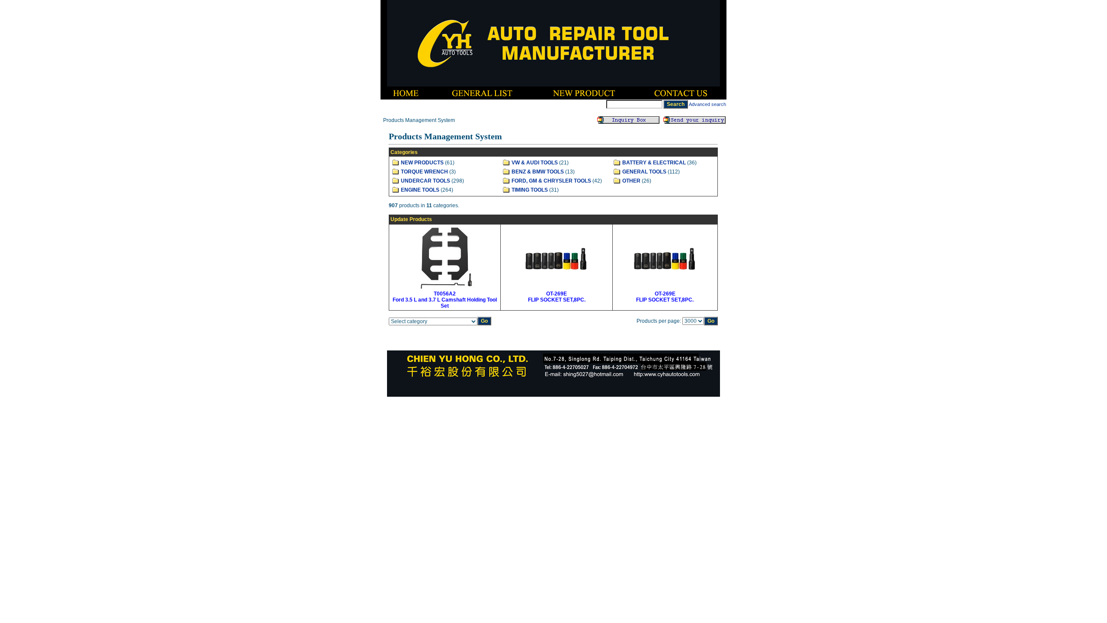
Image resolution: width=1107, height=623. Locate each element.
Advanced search (707, 104)
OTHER (631, 181)
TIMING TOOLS (530, 190)
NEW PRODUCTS (422, 163)
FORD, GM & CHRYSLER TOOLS (551, 181)
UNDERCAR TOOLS (425, 181)
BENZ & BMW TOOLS (538, 172)
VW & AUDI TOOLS (535, 163)
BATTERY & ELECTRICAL (654, 163)
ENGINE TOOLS (420, 190)
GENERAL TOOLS (644, 172)
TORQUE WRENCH (424, 172)
